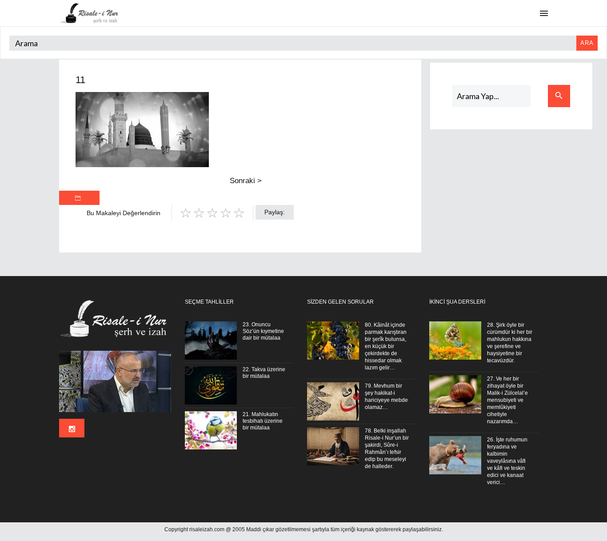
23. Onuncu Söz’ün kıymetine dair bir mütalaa (263, 331)
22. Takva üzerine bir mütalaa (264, 372)
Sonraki (246, 180)
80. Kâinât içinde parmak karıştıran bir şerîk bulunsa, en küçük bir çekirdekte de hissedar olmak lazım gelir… (386, 346)
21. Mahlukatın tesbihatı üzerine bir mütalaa (263, 421)
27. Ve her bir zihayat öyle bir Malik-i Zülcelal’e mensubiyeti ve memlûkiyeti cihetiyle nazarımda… (507, 400)
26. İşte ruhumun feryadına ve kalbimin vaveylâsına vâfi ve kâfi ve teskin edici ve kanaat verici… (507, 461)
